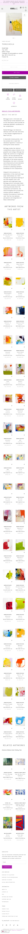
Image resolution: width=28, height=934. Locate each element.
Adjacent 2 (20, 557)
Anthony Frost (20, 833)
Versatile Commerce (17, 930)
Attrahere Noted (20, 586)
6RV (20, 440)
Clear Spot (20, 835)
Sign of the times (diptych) (20, 775)
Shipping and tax (6, 899)
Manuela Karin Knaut (20, 772)
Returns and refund (7, 896)
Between (20, 645)
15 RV (20, 469)
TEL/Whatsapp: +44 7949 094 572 (10, 920)
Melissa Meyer (7, 833)
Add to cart (14, 67)
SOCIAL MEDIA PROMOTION (8, 882)
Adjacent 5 (8, 557)
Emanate (7, 352)
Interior (20, 616)
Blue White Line (20, 733)
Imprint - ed (20, 674)
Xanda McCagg (6, 41)
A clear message (7, 774)
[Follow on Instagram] (6, 925)
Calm (7, 381)
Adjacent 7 (8, 528)
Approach (7, 586)
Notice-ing (20, 704)
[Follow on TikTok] (14, 925)
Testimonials (5, 901)
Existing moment (7, 234)
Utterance (7, 616)
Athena (20, 381)
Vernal (8, 835)
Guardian (7, 440)
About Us (4, 889)
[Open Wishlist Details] (23, 7)
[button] (5, 931)
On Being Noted (7, 733)
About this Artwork (11, 111)
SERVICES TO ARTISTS (7, 879)
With (8, 264)
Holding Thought (7, 704)
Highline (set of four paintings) (20, 805)
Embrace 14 (8, 322)
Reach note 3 (20, 264)
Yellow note (20, 234)
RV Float (8, 498)
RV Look (20, 498)
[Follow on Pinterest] (10, 925)
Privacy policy (6, 911)
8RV (8, 469)
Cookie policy (5, 913)
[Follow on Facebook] (2, 925)
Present (8, 410)
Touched (8, 674)
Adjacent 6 (20, 528)
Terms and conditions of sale (10, 916)
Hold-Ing (7, 645)
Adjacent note (20, 322)
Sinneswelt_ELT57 (7, 804)
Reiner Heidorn (8, 772)
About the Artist (9, 115)
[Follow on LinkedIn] (17, 925)
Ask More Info (20, 90)
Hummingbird (7, 293)
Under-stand (20, 352)
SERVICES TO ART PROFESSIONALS (10, 877)
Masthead (20, 410)
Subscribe (7, 866)
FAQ (3, 894)
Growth (20, 293)
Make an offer (8, 90)
